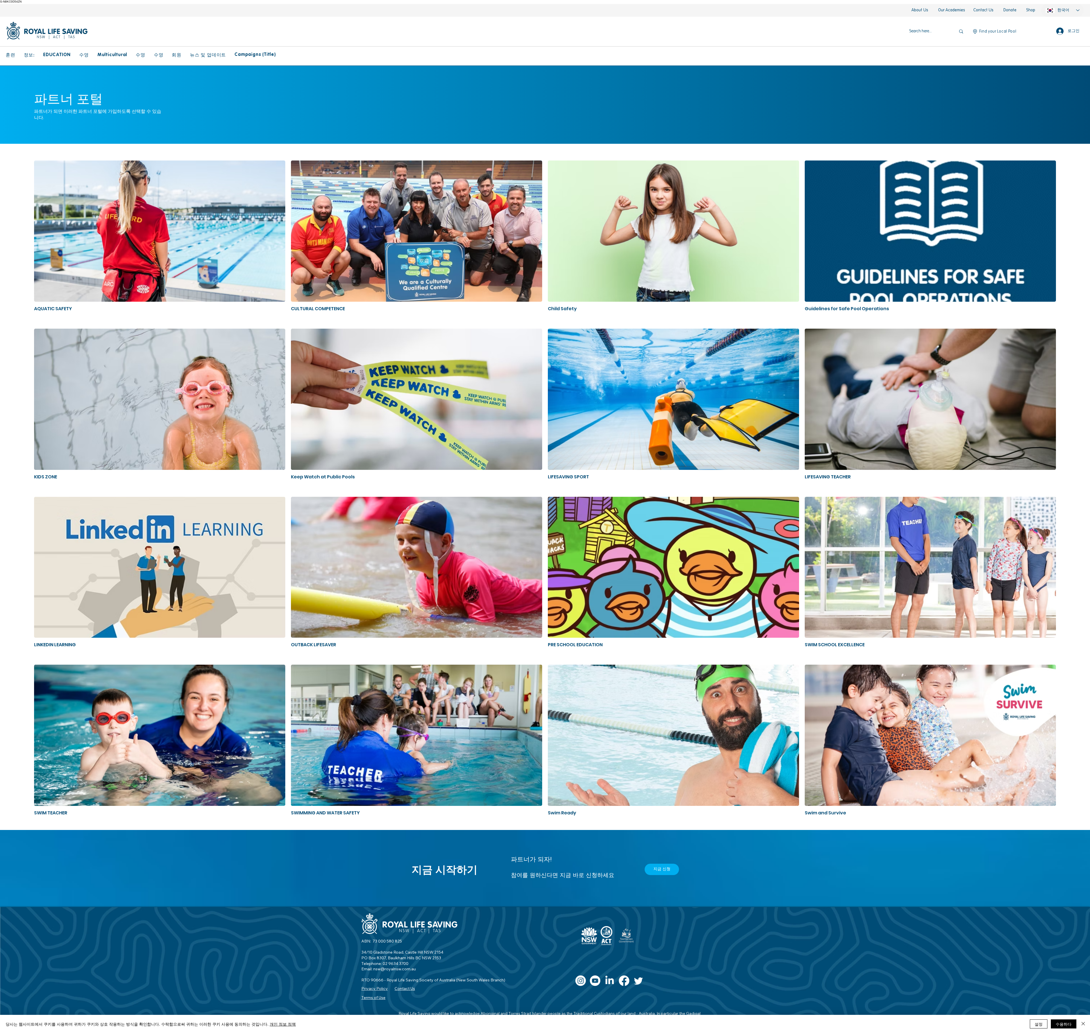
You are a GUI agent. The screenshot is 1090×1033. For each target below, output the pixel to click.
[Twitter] (638, 980)
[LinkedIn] (609, 980)
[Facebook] (624, 980)
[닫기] (1083, 1023)
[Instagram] (580, 980)
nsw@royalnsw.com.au (394, 968)
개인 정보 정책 (283, 1024)
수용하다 (1064, 1024)
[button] (10, 55)
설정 (1039, 1024)
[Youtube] (595, 980)
